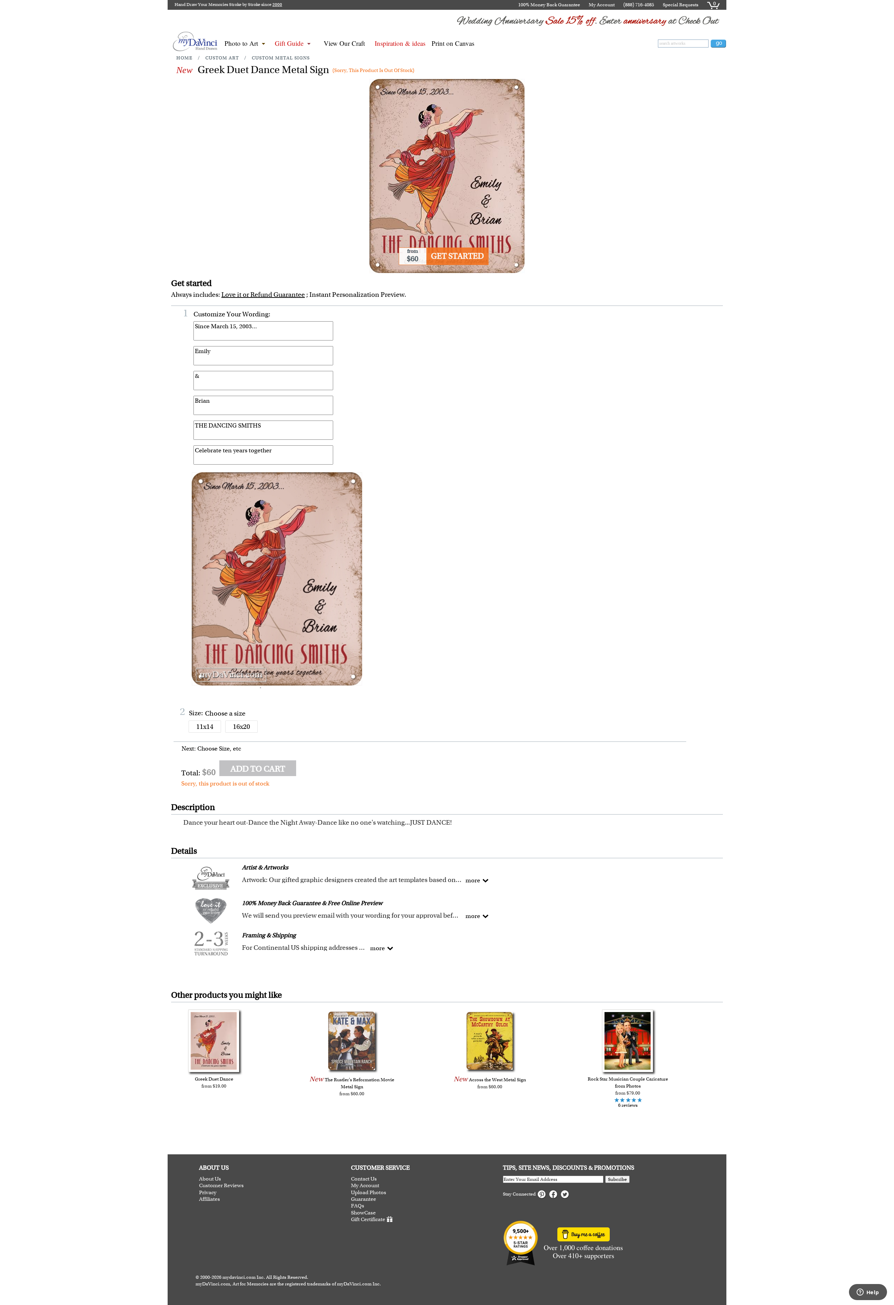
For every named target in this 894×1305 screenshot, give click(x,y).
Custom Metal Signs (281, 58)
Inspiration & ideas (400, 43)
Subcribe (617, 1179)
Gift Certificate (368, 1219)
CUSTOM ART (222, 58)
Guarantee (363, 1199)
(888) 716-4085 (638, 5)
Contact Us (364, 1179)
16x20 (241, 726)
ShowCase (363, 1213)
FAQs (357, 1206)
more (473, 880)
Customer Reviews (221, 1185)
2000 (277, 4)
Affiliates (209, 1199)
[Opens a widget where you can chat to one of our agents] (868, 1293)
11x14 (204, 726)
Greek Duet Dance (214, 1079)
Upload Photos (368, 1192)
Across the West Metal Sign (497, 1080)
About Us (210, 1179)
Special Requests (680, 5)
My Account (602, 5)
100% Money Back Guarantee (549, 5)
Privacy (208, 1192)
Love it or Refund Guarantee (263, 294)
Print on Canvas (453, 43)
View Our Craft (344, 43)
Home (184, 58)
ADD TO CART (257, 768)
